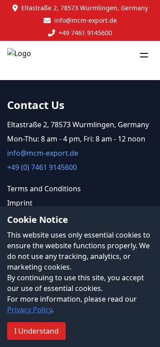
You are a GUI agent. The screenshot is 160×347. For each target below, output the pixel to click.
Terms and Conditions (44, 189)
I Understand (36, 331)
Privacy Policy (29, 310)
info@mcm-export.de (85, 20)
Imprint (19, 203)
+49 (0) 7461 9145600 (42, 167)
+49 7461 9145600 (85, 32)
